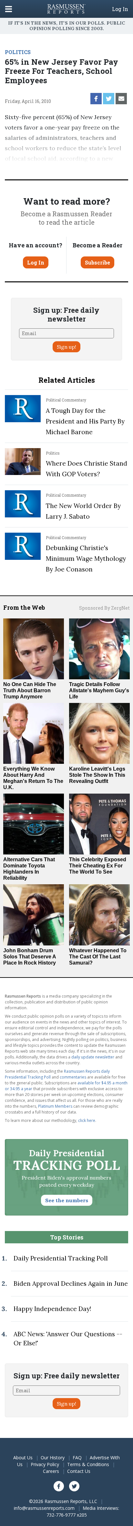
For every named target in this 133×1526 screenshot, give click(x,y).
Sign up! (66, 347)
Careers (51, 1471)
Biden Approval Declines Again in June (71, 1283)
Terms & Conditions (88, 1464)
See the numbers (66, 1200)
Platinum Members (55, 1106)
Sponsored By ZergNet (104, 608)
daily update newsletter (92, 1057)
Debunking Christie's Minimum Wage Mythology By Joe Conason (86, 558)
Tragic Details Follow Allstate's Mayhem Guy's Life (99, 690)
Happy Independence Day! (52, 1309)
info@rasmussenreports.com (44, 1508)
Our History (53, 1457)
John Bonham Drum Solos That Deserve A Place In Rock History (29, 957)
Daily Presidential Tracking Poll (61, 1258)
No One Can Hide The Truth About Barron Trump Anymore (29, 690)
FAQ (77, 1457)
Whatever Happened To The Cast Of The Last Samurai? (98, 957)
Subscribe (97, 262)
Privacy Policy (45, 1464)
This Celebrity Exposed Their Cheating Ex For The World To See (97, 866)
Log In (120, 9)
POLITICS (18, 52)
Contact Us (78, 1471)
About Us (23, 1457)
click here (86, 1120)
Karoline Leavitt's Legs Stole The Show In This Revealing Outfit (97, 775)
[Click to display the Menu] (8, 9)
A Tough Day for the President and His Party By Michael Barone (85, 421)
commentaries (73, 1077)
